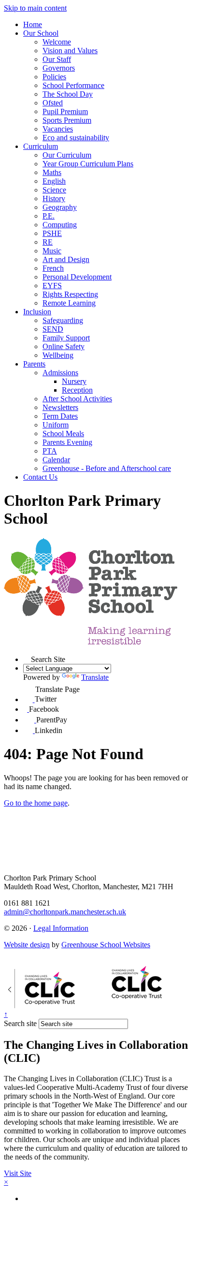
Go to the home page (36, 803)
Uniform (56, 425)
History (54, 198)
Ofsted (53, 103)
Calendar (56, 459)
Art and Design (66, 259)
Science (54, 190)
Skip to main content (35, 8)
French (53, 268)
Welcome (57, 42)
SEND (53, 329)
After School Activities (77, 399)
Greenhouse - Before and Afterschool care (107, 468)
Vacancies (58, 129)
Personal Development (77, 277)
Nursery (74, 381)
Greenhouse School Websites (105, 944)
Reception (77, 390)
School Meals (63, 433)
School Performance (73, 85)
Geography (60, 207)
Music (52, 251)
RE (48, 242)
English (54, 181)
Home (32, 24)
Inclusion (37, 312)
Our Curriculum (67, 155)
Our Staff (57, 59)
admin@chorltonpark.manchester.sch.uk (65, 912)
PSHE (52, 233)
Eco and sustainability (76, 137)
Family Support (66, 338)
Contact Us (40, 477)
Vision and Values (70, 50)
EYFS (52, 285)
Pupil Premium (65, 111)
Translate (95, 677)
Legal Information (60, 928)
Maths (52, 172)
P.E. (49, 216)
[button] (27, 658)
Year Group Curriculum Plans (88, 164)
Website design (27, 944)
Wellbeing (58, 355)
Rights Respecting (70, 294)
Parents (34, 364)
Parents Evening (67, 442)
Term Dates (60, 416)
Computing (60, 224)
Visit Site (17, 1173)
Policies (54, 77)
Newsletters (60, 407)
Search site (20, 1023)
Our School (40, 33)
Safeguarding (63, 320)
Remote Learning (69, 303)
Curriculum (40, 146)
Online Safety (64, 346)
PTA (50, 451)
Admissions (60, 372)
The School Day (68, 94)
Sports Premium (67, 120)
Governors (59, 68)
